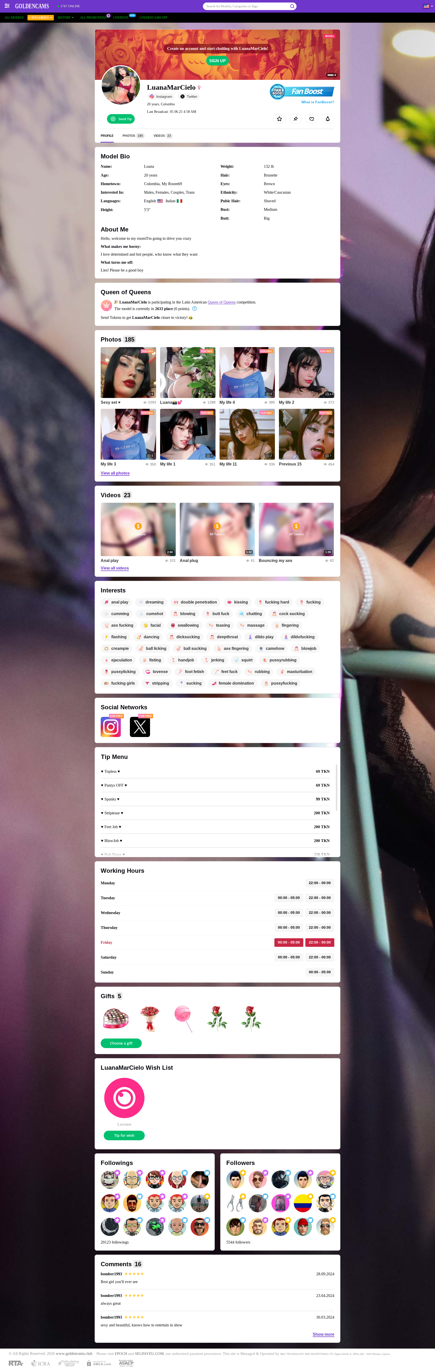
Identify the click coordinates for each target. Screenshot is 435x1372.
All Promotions (93, 17)
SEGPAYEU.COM (149, 1354)
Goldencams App (153, 17)
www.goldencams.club (74, 1353)
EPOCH (121, 1354)
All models (14, 17)
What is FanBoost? (317, 102)
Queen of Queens (222, 302)
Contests (120, 17)
